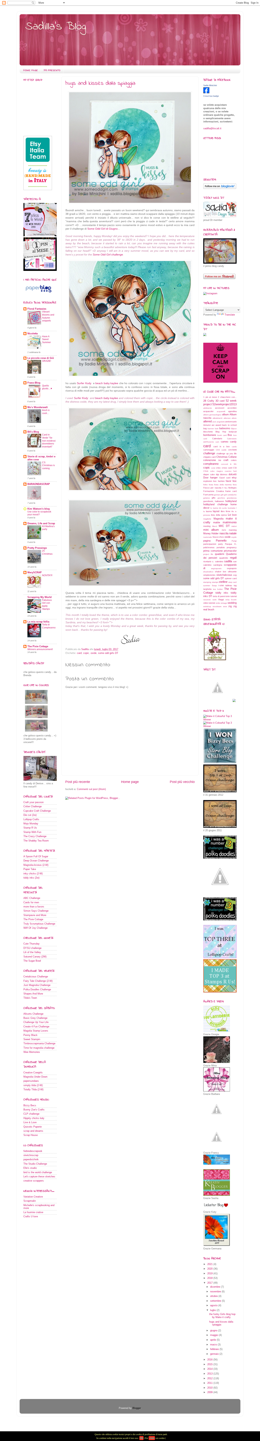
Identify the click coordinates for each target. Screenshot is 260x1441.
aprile (213, 1340)
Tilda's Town (30, 998)
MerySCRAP (34, 572)
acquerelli (221, 411)
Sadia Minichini (210, 85)
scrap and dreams (33, 1131)
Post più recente (77, 782)
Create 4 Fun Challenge (36, 1026)
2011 (210, 1383)
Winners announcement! (40, 649)
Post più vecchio (182, 782)
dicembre (215, 1287)
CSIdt (205, 471)
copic (86, 653)
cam (217, 442)
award (218, 425)
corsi (213, 468)
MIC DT (224, 525)
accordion (232, 408)
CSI (235, 468)
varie (214, 600)
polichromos (209, 547)
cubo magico (216, 471)
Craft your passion (33, 802)
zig (230, 606)
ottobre (214, 1296)
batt (216, 428)
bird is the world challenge (37, 1172)
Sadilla (85, 649)
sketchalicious (224, 575)
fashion (221, 481)
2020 (210, 1268)
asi (213, 425)
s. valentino (217, 561)
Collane (232, 457)
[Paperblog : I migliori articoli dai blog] (38, 293)
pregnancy (232, 547)
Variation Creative (33, 1196)
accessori (219, 408)
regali (233, 557)
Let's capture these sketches (39, 1176)
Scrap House (30, 1135)
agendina (232, 411)
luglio (213, 1310)
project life (208, 554)
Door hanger (210, 477)
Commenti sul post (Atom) (91, 789)
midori (234, 526)
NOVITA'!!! (47, 575)
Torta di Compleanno (49, 626)
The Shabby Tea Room (36, 840)
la (204, 511)
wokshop (207, 606)
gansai (217, 495)
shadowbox (208, 572)
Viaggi (221, 599)
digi (217, 474)
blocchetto (208, 432)
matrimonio (230, 522)
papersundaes (31, 1081)
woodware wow (220, 606)
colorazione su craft (215, 460)
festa (211, 485)
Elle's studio (30, 1168)
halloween (219, 501)
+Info (152, 1438)
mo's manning (229, 530)
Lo (229, 514)
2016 (210, 1359)
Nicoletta (32, 333)
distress (223, 474)
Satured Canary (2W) (34, 956)
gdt (222, 495)
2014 (210, 1369)
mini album (211, 529)
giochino (221, 498)
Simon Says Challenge (36, 911)
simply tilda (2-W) (33, 1085)
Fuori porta (208, 494)
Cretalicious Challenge (35, 976)
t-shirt (221, 585)
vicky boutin (231, 600)
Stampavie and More (34, 915)
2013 (210, 1373)
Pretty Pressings (37, 548)
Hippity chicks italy (33, 1118)
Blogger (136, 1408)
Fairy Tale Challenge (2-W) (38, 981)
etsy (234, 477)
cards (234, 447)
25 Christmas (47, 552)
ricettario (207, 561)
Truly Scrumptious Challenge (39, 923)
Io (211, 508)
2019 (210, 1273)
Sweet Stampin (31, 1039)
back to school (229, 425)
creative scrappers (33, 1180)
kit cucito (223, 508)
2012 (210, 1378)
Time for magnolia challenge (38, 1048)
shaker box (220, 571)
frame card (231, 491)
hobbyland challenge (215, 504)
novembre (216, 1291)
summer (206, 585)
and (214, 422)
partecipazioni (209, 544)
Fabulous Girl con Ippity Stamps (47, 604)
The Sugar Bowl (32, 961)
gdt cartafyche (230, 495)
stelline (223, 581)
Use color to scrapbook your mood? (39, 513)
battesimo (224, 428)
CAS (218, 450)
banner (211, 428)
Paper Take (29, 869)
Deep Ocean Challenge (36, 860)
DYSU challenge (32, 948)
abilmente (207, 408)
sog (235, 575)
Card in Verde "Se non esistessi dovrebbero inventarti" (49, 440)
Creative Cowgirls (33, 1072)
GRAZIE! (46, 361)
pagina (207, 540)
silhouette (232, 571)
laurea (209, 511)
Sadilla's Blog (55, 26)
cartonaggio (208, 450)
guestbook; (208, 501)
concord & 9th (229, 464)
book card (222, 435)
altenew (227, 418)
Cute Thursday (31, 943)
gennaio (214, 1354)
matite (216, 522)
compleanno (211, 463)
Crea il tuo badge (211, 96)
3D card (219, 401)
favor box (231, 481)
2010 (210, 1387)
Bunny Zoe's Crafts (34, 1109)
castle (224, 450)
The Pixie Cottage (37, 646)
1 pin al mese (210, 397)
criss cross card (224, 468)
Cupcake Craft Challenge (37, 811)
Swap (214, 585)
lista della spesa (219, 515)
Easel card (224, 478)
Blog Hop (220, 432)
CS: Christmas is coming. (48, 465)
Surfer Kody (84, 383)
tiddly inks (221, 593)
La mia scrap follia (38, 621)
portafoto (221, 547)
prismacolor (230, 551)
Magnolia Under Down (35, 1076)
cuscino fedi (231, 471)
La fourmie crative (33, 1212)
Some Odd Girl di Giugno (102, 228)
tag (235, 585)
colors (234, 460)
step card (232, 582)
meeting (207, 526)
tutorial (233, 596)
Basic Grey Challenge (35, 1018)
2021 (210, 1264)
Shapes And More (33, 993)
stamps (215, 582)
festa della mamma (223, 485)
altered (207, 421)
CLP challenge (31, 1114)
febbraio (215, 1349)
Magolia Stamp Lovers (35, 1030)
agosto (214, 1305)
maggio (214, 1335)
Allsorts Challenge (33, 1014)
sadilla (228, 561)
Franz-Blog (33, 382)
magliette (207, 519)
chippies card (209, 457)
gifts (213, 498)
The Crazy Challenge (34, 836)
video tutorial (209, 603)
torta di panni (219, 596)
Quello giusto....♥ (47, 387)
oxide (94, 653)
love (234, 515)
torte (228, 596)
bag (205, 428)
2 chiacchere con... (227, 397)
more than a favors (33, 906)
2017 (210, 1283)
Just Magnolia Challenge (36, 985)
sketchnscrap (30, 1155)
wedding (232, 603)
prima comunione (213, 551)
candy (233, 441)
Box (230, 435)
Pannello (221, 540)
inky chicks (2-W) (33, 873)
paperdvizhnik (31, 1159)
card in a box (221, 446)
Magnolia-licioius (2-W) (35, 865)
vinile (218, 603)
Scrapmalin (29, 1201)
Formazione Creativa (213, 491)
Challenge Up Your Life (36, 1022)
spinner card (231, 578)
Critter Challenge (32, 806)
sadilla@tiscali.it (212, 128)
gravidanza (232, 498)
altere (234, 418)
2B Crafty (208, 401)
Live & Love (30, 1122)
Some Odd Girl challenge (108, 254)
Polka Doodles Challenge (37, 989)
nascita (223, 533)
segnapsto (232, 568)
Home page (30, 70)
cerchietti (232, 450)
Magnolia (218, 518)
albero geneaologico (212, 415)
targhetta (207, 589)
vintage (224, 603)
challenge (209, 453)
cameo (224, 441)
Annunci (207, 425)
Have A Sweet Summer (46, 339)
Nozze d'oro (218, 537)
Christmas (222, 457)
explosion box (210, 481)
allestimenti (217, 418)
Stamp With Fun (32, 832)
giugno (214, 1330)
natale (233, 533)
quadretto (223, 558)
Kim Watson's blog (38, 509)
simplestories (209, 575)
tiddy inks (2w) (31, 877)
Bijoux (234, 428)
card (79, 653)
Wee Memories (31, 1052)
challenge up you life (226, 453)
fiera (235, 485)
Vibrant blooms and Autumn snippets (48, 316)
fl (222, 488)
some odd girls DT (108, 653)
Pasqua (228, 544)
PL (235, 544)
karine (215, 508)
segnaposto (216, 568)
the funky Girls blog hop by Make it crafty (222, 1315)
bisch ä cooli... (45, 412)
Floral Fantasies (36, 309)
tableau (228, 585)
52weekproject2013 (224, 404)
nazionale (207, 537)
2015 (210, 1364)
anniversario (231, 421)
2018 (210, 1278)
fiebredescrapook (32, 1151)
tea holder (218, 589)
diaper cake (209, 474)
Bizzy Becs (29, 1105)
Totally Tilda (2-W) (33, 1089)
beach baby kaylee (106, 383)
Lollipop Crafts (31, 819)
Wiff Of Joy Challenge (35, 928)
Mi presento (52, 70)
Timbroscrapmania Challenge (39, 1043)
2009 (210, 1392)
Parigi (234, 541)
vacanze (207, 600)
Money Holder (211, 533)
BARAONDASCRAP (38, 484)
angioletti (221, 422)
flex (225, 488)
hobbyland (231, 501)
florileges (232, 488)
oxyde (234, 537)
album (225, 414)
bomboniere (209, 435)
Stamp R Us (30, 827)
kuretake (231, 508)
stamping (207, 582)
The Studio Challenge (35, 1164)
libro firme (225, 511)
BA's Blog (33, 432)
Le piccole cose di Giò (40, 358)
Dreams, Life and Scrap (41, 523)
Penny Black (30, 1035)
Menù (214, 526)
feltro (205, 485)
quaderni (219, 554)
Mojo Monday (30, 823)
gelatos (206, 498)
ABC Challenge (31, 898)
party (220, 544)
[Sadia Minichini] (206, 92)
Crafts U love (30, 1216)
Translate (230, 314)
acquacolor (208, 411)
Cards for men (31, 902)
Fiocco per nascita (212, 488)
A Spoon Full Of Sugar (35, 856)
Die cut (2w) (30, 815)
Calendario (217, 438)
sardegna (217, 565)
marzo (214, 1344)
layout (216, 511)
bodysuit (233, 432)
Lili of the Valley (32, 952)
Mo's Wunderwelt (37, 407)
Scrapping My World (39, 597)
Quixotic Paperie (32, 1126)
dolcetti (233, 474)
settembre (216, 1301)
